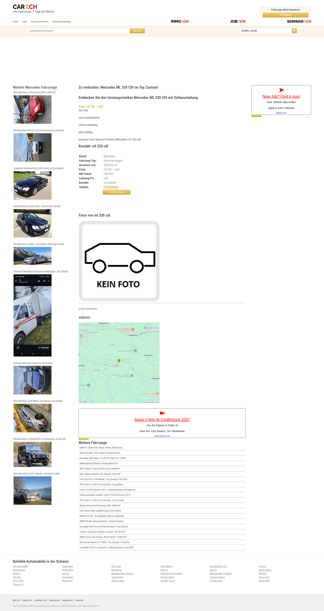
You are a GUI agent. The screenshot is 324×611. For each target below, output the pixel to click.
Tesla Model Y (166, 566)
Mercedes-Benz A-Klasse (122, 573)
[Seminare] (299, 21)
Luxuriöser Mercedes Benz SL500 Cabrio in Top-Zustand (38, 168)
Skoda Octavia (265, 570)
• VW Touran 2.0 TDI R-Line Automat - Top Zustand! (101, 500)
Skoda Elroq (116, 570)
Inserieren (285, 15)
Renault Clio (67, 580)
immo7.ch (27, 600)
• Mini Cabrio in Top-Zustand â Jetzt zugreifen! (99, 468)
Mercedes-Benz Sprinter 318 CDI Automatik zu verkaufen (39, 130)
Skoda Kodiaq (19, 570)
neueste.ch (67, 600)
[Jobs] (237, 21)
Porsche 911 (18, 584)
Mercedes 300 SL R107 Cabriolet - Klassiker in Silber (37, 473)
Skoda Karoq (67, 570)
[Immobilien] (179, 21)
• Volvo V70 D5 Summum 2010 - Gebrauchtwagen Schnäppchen (107, 489)
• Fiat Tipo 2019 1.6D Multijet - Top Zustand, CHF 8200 (103, 479)
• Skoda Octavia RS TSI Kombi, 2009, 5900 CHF (100, 505)
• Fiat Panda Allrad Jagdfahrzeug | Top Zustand (100, 510)
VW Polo (17, 577)
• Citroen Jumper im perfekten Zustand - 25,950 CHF (102, 531)
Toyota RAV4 (67, 577)
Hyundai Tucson (167, 580)
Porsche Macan (167, 577)
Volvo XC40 (18, 580)
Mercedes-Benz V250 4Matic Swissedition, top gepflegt (38, 400)
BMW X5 (262, 573)
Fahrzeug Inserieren (39, 21)
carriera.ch (54, 600)
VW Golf (262, 566)
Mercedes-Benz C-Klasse (171, 573)
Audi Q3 (213, 570)
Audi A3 (65, 573)
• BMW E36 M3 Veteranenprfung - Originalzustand (101, 521)
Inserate (79, 600)
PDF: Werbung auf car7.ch (88, 606)
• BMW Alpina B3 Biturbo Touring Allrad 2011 (99, 463)
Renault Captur (117, 580)
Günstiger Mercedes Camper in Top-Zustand (33, 363)
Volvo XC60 (264, 577)
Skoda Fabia (264, 580)
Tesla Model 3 (117, 577)
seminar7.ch (40, 600)
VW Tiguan (116, 566)
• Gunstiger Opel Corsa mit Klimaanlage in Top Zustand (103, 526)
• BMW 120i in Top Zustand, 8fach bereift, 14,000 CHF (103, 537)
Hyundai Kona (216, 580)
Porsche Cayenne (217, 577)
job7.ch (16, 600)
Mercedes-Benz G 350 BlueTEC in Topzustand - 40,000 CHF (40, 438)
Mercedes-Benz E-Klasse (220, 573)
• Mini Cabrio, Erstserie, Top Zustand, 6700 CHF (100, 474)
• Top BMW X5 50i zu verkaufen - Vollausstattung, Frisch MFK (106, 547)
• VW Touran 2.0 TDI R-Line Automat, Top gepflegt (101, 484)
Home (15, 21)
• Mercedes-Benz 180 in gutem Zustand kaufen (99, 453)
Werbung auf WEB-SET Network (64, 606)
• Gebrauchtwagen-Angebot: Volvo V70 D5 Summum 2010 (104, 495)
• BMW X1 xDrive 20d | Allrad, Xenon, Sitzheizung (100, 447)
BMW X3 (17, 573)
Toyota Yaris (67, 566)
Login (24, 21)
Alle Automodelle (20, 566)
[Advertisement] (162, 61)
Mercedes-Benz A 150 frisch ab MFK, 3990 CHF (35, 92)
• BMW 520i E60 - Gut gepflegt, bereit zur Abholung (101, 516)
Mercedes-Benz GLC (218, 566)
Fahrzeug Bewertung (61, 21)
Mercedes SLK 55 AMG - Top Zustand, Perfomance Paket (39, 244)
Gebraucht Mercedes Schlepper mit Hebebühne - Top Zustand (41, 271)
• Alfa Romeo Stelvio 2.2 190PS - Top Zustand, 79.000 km (104, 542)
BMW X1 (164, 570)
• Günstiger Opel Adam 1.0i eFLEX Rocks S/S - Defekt (102, 458)
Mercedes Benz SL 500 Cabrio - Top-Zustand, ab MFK (37, 206)
